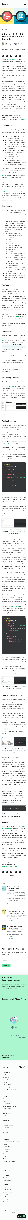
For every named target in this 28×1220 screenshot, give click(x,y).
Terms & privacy (7, 1201)
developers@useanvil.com (9, 866)
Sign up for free (6, 1057)
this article (16, 316)
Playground (5, 191)
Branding (5, 1101)
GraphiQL (22, 188)
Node (10, 438)
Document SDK (7, 1070)
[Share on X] (7, 56)
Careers (5, 1199)
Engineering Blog (8, 1180)
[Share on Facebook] (16, 56)
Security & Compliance (9, 1106)
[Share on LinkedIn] (3, 56)
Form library (6, 1146)
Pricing (5, 1144)
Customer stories (8, 1135)
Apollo (22, 438)
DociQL (4, 340)
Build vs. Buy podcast (9, 1161)
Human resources (8, 1125)
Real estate (6, 1127)
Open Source (6, 1178)
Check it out (21, 119)
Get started (6, 1170)
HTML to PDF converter (9, 1089)
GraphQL (4, 175)
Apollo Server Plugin (13, 606)
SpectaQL (11, 386)
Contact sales (7, 1189)
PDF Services (7, 1113)
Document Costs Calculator (11, 1141)
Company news (7, 1192)
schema (6, 177)
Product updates (8, 1159)
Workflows (6, 1075)
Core (4, 1098)
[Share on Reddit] (11, 56)
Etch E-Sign (6, 1079)
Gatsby (15, 773)
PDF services (6, 1082)
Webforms (6, 1077)
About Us (5, 1187)
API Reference (7, 1175)
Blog (4, 1156)
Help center (6, 1149)
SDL (20, 452)
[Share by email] (20, 56)
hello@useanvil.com (9, 1210)
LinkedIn (5, 1194)
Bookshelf (10, 443)
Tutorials (5, 1154)
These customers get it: (8, 995)
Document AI (6, 1072)
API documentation (8, 1173)
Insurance (6, 1122)
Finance (5, 1132)
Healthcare (6, 1130)
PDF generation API (8, 1087)
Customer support (8, 1108)
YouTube (5, 1197)
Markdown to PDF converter (11, 1092)
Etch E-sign (6, 1111)
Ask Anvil (5, 1151)
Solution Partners (8, 1163)
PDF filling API (7, 1084)
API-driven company (10, 59)
